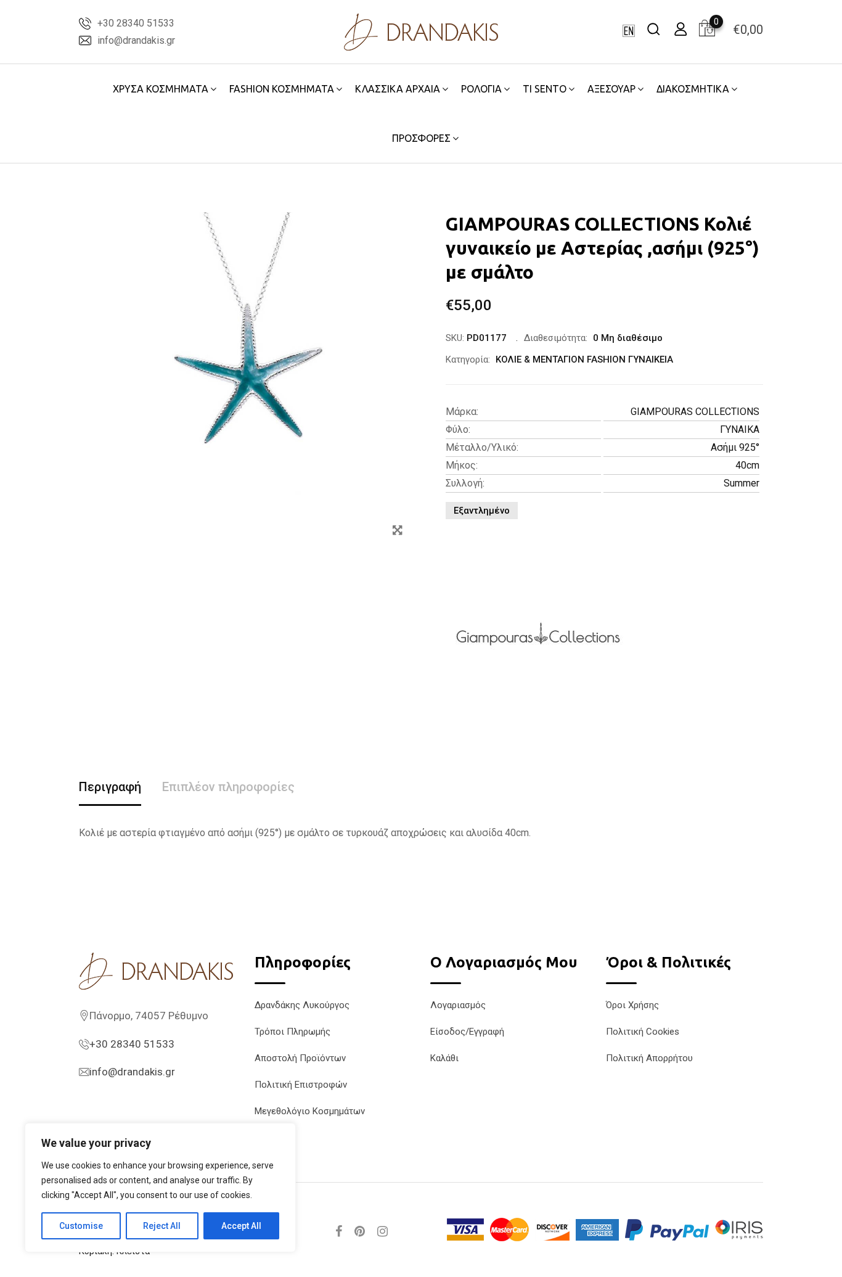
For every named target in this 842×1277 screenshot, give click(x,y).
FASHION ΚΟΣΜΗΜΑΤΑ (281, 88)
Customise (81, 1226)
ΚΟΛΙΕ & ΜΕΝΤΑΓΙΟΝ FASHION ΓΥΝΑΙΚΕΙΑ (584, 359)
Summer (741, 483)
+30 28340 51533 (135, 23)
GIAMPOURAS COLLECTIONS (695, 411)
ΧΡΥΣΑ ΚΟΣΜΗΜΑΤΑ (160, 88)
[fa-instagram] (382, 1231)
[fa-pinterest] (359, 1231)
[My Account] (680, 29)
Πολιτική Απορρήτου (649, 1058)
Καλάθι (444, 1058)
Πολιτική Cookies (642, 1031)
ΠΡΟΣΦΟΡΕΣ (421, 138)
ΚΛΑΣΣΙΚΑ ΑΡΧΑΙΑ (397, 88)
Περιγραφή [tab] (110, 786)
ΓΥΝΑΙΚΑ (739, 429)
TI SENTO (544, 88)
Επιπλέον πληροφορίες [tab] (228, 786)
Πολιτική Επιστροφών (301, 1084)
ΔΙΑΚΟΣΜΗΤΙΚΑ (692, 88)
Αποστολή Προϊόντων (300, 1058)
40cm (747, 465)
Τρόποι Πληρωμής (292, 1031)
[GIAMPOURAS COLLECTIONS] (538, 633)
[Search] (653, 29)
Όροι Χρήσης (632, 1005)
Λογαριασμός (458, 1005)
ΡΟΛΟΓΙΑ (481, 88)
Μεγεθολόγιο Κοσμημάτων (310, 1111)
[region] (160, 1187)
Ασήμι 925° (735, 447)
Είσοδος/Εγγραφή (467, 1031)
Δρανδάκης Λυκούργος (302, 1005)
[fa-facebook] (338, 1231)
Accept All (241, 1226)
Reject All (162, 1226)
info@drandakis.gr (136, 40)
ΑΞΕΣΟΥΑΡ (611, 88)
